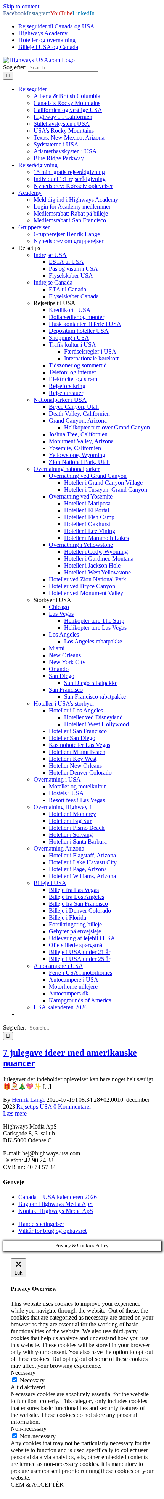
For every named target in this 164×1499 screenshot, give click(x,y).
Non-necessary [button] (29, 1428)
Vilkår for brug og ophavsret (52, 1231)
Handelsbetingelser (41, 1224)
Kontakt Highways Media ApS (55, 1211)
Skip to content (21, 6)
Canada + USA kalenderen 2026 (57, 1197)
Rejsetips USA (34, 1106)
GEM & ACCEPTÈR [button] (37, 1484)
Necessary (32, 1380)
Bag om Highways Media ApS (55, 1204)
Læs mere (15, 1113)
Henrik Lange (28, 1099)
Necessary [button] (23, 1372)
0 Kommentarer (72, 1106)
